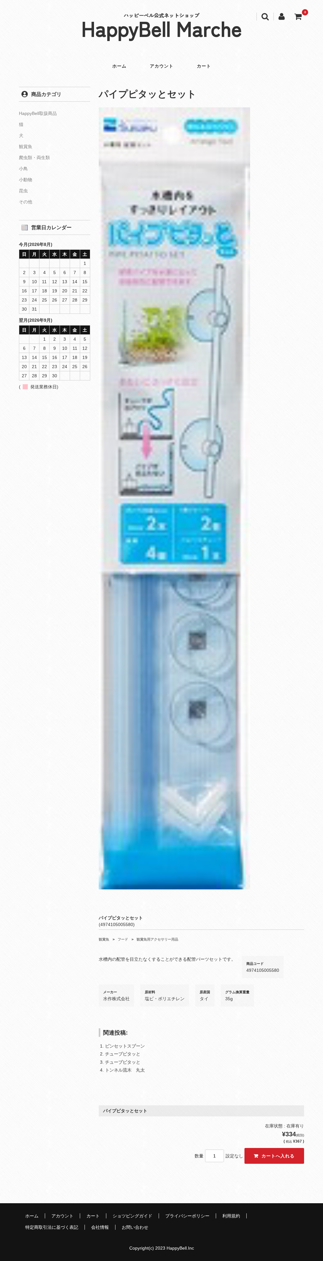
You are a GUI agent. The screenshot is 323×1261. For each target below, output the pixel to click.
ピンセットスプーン (125, 1046)
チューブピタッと (122, 1053)
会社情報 (100, 1227)
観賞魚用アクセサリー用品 (157, 939)
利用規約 (231, 1215)
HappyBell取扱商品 (38, 113)
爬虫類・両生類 (34, 157)
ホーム (119, 66)
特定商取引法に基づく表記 (51, 1227)
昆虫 (23, 190)
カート (204, 66)
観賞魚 (104, 939)
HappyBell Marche (161, 27)
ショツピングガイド (132, 1215)
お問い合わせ (135, 1227)
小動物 (25, 179)
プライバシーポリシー (187, 1215)
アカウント (161, 66)
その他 (25, 201)
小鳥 (23, 168)
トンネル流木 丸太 (125, 1070)
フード (123, 939)
